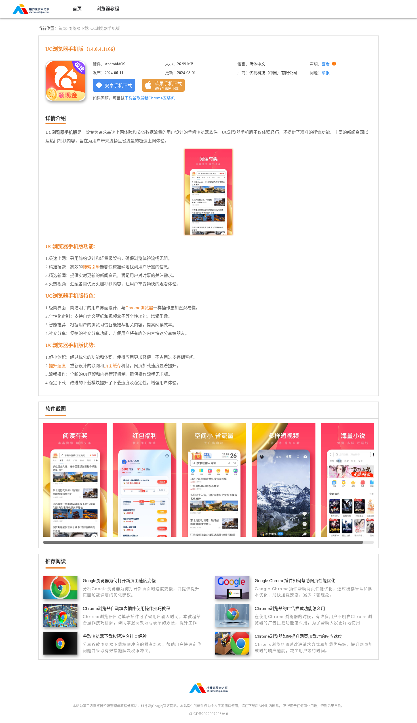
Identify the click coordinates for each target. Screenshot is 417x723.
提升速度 (57, 365)
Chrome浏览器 (139, 307)
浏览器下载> (79, 28)
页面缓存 (112, 365)
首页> (63, 28)
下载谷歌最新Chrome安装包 (150, 98)
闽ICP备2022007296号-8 (208, 714)
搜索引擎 (91, 266)
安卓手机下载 (118, 85)
